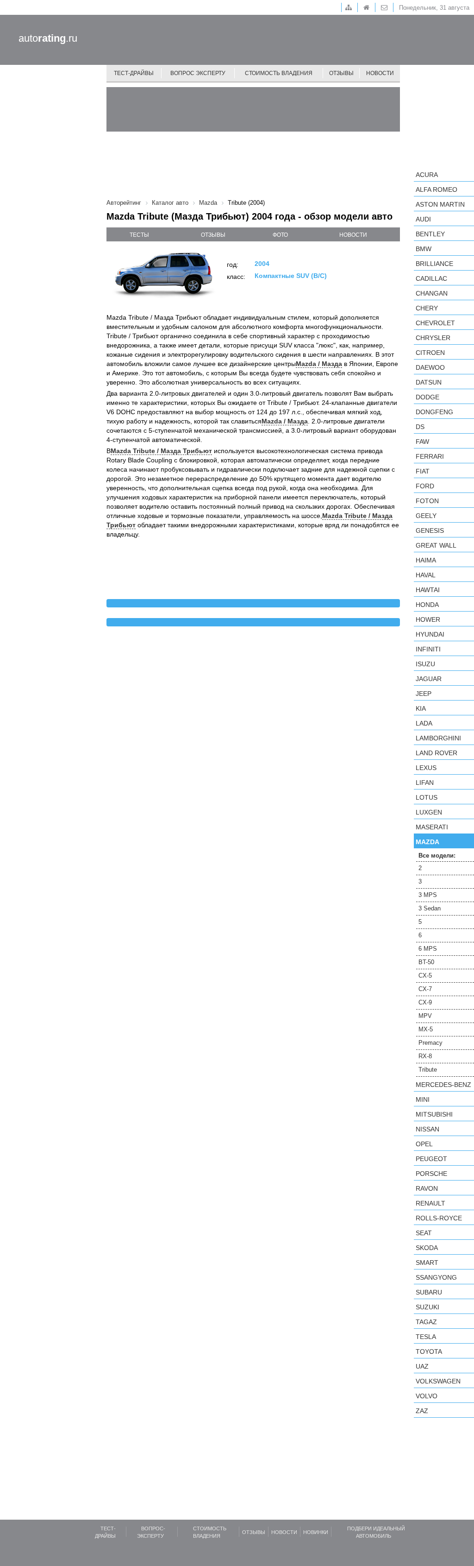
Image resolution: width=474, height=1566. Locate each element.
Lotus (426, 797)
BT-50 (426, 962)
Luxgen (429, 812)
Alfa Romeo (436, 189)
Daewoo (430, 367)
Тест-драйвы (134, 73)
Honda (427, 604)
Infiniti (428, 649)
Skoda (427, 1247)
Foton (427, 501)
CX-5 (425, 975)
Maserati (432, 827)
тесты (139, 235)
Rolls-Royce (439, 1218)
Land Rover (436, 753)
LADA (424, 723)
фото (280, 235)
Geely (426, 515)
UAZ (422, 1366)
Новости (380, 73)
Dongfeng (434, 412)
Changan (432, 293)
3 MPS (427, 894)
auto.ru (48, 38)
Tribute (427, 1069)
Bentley (430, 234)
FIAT (423, 471)
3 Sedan (429, 908)
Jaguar (429, 678)
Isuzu (425, 664)
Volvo (426, 1396)
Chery (427, 308)
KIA (421, 708)
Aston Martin (440, 204)
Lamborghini (438, 738)
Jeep (423, 693)
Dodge (427, 397)
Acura (427, 174)
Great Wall (436, 545)
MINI (423, 1099)
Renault (430, 1203)
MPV (425, 1015)
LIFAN (425, 782)
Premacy (430, 1042)
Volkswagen (438, 1381)
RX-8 (425, 1056)
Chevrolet (435, 323)
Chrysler (433, 337)
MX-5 (425, 1029)
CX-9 (425, 1002)
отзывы (213, 235)
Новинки (315, 1532)
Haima (426, 560)
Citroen (430, 352)
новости (353, 235)
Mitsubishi (434, 1114)
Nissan (427, 1129)
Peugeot (431, 1158)
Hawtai (428, 590)
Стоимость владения (278, 73)
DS (420, 426)
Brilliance (434, 263)
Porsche (431, 1173)
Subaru (429, 1292)
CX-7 (425, 988)
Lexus (426, 767)
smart (427, 1262)
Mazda (427, 842)
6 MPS (427, 948)
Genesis (430, 530)
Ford (425, 486)
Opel (424, 1144)
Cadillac (431, 278)
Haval (426, 575)
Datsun (429, 382)
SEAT (424, 1233)
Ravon (427, 1188)
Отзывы (341, 73)
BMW (423, 249)
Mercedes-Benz (443, 1084)
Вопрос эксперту (197, 73)
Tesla (426, 1336)
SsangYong (436, 1277)
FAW (422, 441)
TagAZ (426, 1322)
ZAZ (422, 1410)
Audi (423, 219)
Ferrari (430, 456)
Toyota (429, 1351)
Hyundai (430, 634)
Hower (428, 619)
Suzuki (427, 1307)
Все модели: (436, 855)
